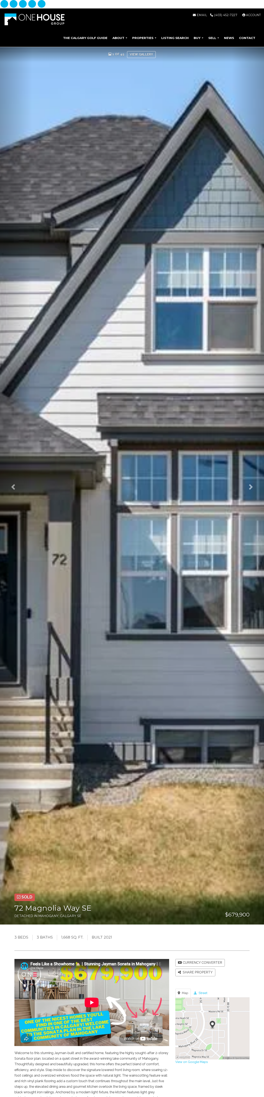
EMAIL (201, 15)
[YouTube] (41, 4)
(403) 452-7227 (225, 15)
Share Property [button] (197, 972)
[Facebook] (4, 4)
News (229, 38)
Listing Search (175, 38)
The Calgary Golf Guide (85, 38)
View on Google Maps (191, 1062)
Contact (247, 38)
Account (253, 15)
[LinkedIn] (23, 4)
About (118, 38)
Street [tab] (202, 993)
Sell (212, 38)
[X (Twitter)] (32, 4)
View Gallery (141, 54)
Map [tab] (184, 993)
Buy (197, 38)
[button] (16, 486)
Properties (143, 38)
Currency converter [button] (202, 963)
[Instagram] (14, 4)
